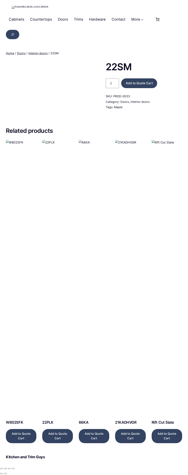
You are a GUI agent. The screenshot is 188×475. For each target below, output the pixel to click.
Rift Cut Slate (163, 422)
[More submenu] (142, 19)
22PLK (47, 422)
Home (10, 53)
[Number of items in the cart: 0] (157, 19)
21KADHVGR (125, 422)
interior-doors (38, 53)
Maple (118, 107)
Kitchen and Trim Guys (25, 457)
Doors (21, 53)
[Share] (9, 468)
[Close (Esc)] (13, 468)
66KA (83, 422)
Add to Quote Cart (139, 83)
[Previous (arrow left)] (1, 473)
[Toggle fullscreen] (5, 468)
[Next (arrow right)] (5, 473)
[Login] (148, 19)
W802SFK (14, 422)
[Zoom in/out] (1, 468)
